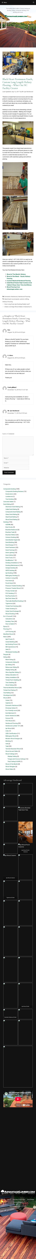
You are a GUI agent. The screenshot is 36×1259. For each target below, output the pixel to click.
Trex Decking (10, 499)
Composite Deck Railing (13, 512)
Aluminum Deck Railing (13, 507)
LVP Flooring (9, 631)
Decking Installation (12, 563)
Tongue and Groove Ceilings (16, 759)
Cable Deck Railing (11, 509)
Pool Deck (9, 580)
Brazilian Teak (10, 532)
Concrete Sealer (8, 501)
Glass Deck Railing (11, 514)
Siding (5, 657)
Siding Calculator (11, 675)
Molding (8, 741)
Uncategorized (8, 695)
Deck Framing (10, 550)
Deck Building (10, 542)
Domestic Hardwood (10, 296)
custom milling (24, 299)
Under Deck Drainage (12, 611)
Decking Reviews (18, 1202)
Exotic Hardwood (11, 715)
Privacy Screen (10, 591)
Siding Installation (11, 677)
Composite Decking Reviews (14, 491)
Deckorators (9, 494)
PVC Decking (10, 593)
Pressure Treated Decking (14, 586)
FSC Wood (9, 721)
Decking (5, 522)
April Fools (9, 639)
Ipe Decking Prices (11, 644)
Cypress (8, 703)
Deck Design (9, 545)
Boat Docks (9, 527)
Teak (7, 746)
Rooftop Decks (10, 596)
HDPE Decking (10, 570)
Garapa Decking (10, 568)
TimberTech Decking (12, 606)
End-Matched (10, 713)
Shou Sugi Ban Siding (12, 672)
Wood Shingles (10, 766)
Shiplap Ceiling (12, 756)
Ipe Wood (9, 728)
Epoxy (5, 626)
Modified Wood (8, 634)
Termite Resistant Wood (13, 749)
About (9, 1199)
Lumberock (9, 496)
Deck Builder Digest (12, 540)
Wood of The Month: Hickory (16, 274)
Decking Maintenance (12, 565)
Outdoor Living (10, 578)
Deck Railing (7, 504)
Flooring (6, 629)
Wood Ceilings (10, 754)
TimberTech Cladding (12, 680)
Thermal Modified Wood (11, 687)
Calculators (9, 619)
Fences (8, 718)
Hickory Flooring (8, 301)
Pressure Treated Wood (13, 588)
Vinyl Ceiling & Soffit (14, 761)
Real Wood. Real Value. (19, 1199)
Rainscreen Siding (11, 667)
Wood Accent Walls (12, 751)
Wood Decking (10, 614)
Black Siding (9, 659)
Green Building (10, 642)
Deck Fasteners (10, 547)
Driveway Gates (10, 708)
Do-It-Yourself (7, 616)
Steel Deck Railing (11, 517)
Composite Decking (9, 489)
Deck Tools (9, 557)
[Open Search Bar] (33, 2)
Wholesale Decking (11, 652)
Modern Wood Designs (13, 738)
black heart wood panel (11, 299)
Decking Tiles (10, 621)
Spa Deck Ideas (10, 598)
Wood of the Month (12, 764)
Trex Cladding (10, 682)
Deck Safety (9, 555)
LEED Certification (11, 733)
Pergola (5, 654)
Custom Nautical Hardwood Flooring (19, 280)
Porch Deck (9, 583)
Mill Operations (10, 647)
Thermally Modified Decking (14, 601)
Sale (7, 649)
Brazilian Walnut (11, 535)
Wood (5, 698)
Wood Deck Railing (11, 519)
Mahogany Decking (11, 575)
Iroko (7, 731)
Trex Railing (7, 693)
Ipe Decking (9, 573)
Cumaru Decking (11, 537)
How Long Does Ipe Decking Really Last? (17, 304)
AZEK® (8, 524)
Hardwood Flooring (24, 296)
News (5, 636)
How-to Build (10, 624)
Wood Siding (10, 685)
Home (3, 1199)
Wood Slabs (9, 769)
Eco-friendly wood (11, 710)
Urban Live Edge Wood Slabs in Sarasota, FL (18, 307)
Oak (7, 743)
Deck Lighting (10, 552)
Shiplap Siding (10, 670)
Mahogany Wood (11, 736)
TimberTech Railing (9, 690)
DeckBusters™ (10, 560)
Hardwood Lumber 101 (13, 726)
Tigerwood (9, 603)
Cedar (7, 700)
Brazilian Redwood (11, 529)
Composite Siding (11, 662)
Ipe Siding (9, 664)
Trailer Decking (10, 608)
